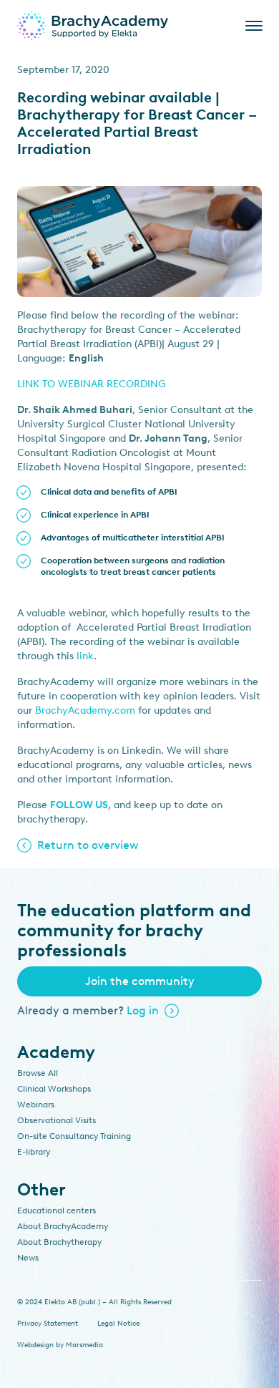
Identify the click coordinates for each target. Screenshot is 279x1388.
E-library (33, 1152)
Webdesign (35, 1344)
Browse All (37, 1073)
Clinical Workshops (54, 1089)
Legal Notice (118, 1323)
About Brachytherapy (59, 1242)
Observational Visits (56, 1120)
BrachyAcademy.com (85, 710)
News (28, 1258)
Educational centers (56, 1210)
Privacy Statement (47, 1323)
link (85, 656)
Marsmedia (84, 1344)
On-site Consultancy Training (74, 1136)
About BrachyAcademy (62, 1226)
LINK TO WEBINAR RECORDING (91, 384)
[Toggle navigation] (251, 26)
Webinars (35, 1105)
